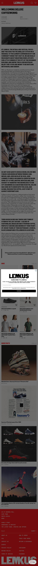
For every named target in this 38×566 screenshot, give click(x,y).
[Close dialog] (36, 270)
